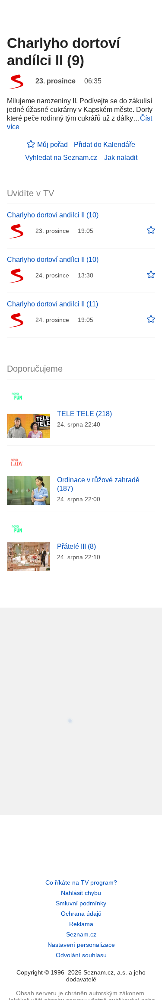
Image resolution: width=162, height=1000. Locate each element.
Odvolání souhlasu (81, 955)
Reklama (81, 923)
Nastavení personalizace (81, 944)
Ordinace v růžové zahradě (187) (98, 484)
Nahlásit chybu (81, 892)
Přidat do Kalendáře (104, 144)
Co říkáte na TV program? (81, 882)
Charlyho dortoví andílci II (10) (52, 215)
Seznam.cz (81, 934)
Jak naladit (120, 157)
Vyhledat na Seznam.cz (61, 157)
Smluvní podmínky (81, 903)
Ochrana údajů (81, 913)
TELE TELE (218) (84, 413)
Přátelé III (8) (76, 546)
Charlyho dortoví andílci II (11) (52, 304)
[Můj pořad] (151, 230)
